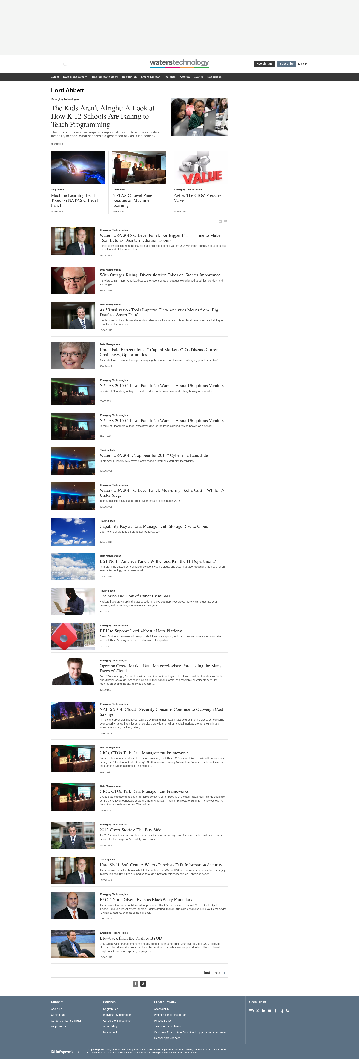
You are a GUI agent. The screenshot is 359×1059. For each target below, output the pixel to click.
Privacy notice (163, 1021)
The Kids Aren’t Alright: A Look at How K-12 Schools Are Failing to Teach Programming (102, 115)
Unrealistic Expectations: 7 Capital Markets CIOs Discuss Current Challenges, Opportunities (160, 352)
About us (56, 1009)
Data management (75, 77)
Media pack (110, 1032)
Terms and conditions (167, 1026)
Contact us (58, 1015)
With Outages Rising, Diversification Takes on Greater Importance (160, 274)
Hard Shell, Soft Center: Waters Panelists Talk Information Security (161, 864)
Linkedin (263, 1010)
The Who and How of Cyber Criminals (135, 595)
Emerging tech (150, 77)
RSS (287, 1010)
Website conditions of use (170, 1015)
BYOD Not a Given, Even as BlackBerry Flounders (146, 899)
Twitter (257, 1010)
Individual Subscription (117, 1015)
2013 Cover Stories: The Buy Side (130, 829)
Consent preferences (167, 1038)
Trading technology (105, 77)
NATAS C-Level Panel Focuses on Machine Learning (133, 200)
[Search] (65, 64)
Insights (170, 77)
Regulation (129, 77)
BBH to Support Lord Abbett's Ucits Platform (141, 630)
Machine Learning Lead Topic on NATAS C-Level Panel (74, 200)
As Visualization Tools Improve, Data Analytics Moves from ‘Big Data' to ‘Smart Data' (159, 312)
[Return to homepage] (179, 68)
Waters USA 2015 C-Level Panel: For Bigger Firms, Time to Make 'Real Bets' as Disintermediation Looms (160, 238)
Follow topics (251, 1010)
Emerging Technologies (65, 99)
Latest (55, 77)
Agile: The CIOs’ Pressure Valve (197, 198)
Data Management (110, 269)
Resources (214, 77)
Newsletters (265, 64)
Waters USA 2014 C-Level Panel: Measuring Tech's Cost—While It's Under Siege (162, 493)
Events (198, 77)
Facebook (275, 1010)
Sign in (303, 64)
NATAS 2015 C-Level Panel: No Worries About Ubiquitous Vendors (162, 385)
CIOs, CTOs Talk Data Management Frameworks (144, 752)
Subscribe (287, 64)
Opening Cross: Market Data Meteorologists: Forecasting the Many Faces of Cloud (161, 668)
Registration (110, 1009)
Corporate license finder (66, 1021)
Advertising (110, 1026)
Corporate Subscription (117, 1021)
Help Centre (58, 1026)
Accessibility (161, 1009)
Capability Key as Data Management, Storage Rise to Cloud (154, 526)
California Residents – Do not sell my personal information (190, 1032)
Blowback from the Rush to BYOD (131, 938)
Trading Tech (107, 450)
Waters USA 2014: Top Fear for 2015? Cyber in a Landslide (154, 455)
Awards (185, 77)
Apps (281, 1010)
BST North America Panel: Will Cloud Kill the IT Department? (158, 561)
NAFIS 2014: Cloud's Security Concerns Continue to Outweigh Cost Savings (161, 712)
